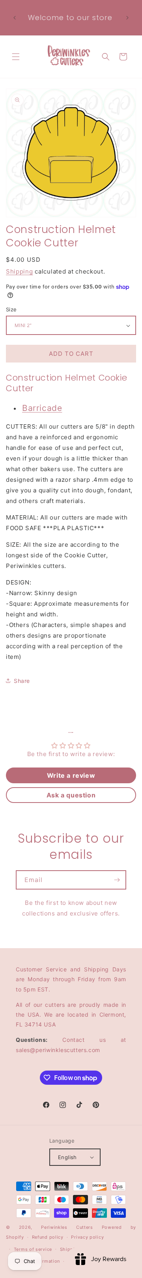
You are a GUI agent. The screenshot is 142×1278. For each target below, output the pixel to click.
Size (11, 309)
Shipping (19, 271)
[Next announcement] (127, 17)
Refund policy (48, 1237)
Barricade (42, 408)
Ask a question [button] (71, 795)
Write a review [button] (71, 775)
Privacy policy (87, 1237)
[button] (15, 56)
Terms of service (33, 1249)
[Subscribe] (116, 880)
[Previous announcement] (14, 17)
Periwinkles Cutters (67, 1227)
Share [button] (22, 680)
